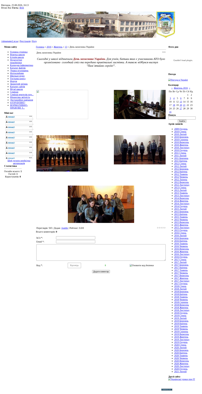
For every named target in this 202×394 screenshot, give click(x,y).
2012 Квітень (180, 171)
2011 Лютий (180, 155)
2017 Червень (181, 273)
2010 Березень (181, 137)
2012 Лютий (180, 166)
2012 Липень (180, 179)
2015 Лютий (180, 209)
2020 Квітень (180, 353)
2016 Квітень (180, 241)
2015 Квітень (180, 214)
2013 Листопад (181, 195)
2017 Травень (181, 270)
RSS (22, 8)
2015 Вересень (181, 222)
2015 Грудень (181, 230)
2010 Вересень (181, 142)
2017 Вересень (181, 275)
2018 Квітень (180, 294)
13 (66, 47)
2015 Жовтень (181, 225)
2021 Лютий (180, 371)
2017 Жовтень (181, 278)
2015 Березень (181, 211)
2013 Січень (180, 187)
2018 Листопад (181, 310)
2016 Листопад (181, 254)
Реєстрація (25, 41)
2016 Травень (181, 243)
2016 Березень (181, 238)
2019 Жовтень (181, 337)
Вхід (34, 41)
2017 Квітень (180, 267)
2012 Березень (181, 169)
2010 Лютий (180, 134)
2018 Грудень (181, 313)
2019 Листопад (181, 339)
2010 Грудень (181, 150)
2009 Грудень (181, 129)
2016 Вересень (181, 249)
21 (184, 105)
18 (174, 105)
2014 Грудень (181, 206)
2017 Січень (180, 259)
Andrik (64, 228)
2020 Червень (181, 358)
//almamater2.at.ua (9, 41)
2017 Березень (181, 265)
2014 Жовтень (181, 201)
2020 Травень (181, 355)
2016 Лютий (180, 235)
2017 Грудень (181, 283)
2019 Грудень (181, 342)
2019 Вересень (181, 334)
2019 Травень (181, 326)
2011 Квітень (180, 161)
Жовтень (58, 47)
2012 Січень (180, 163)
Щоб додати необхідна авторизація (19, 162)
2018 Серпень (181, 302)
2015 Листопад (181, 227)
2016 (49, 47)
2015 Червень (181, 219)
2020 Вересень (181, 361)
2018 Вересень (181, 305)
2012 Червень (181, 177)
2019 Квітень (180, 323)
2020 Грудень (181, 369)
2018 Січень (180, 286)
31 (170, 112)
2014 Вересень (181, 198)
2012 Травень (181, 174)
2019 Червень (181, 329)
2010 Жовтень (181, 145)
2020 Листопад (181, 366)
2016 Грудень (181, 257)
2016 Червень (181, 246)
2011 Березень (181, 158)
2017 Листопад (181, 281)
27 (181, 108)
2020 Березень (181, 350)
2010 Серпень (181, 139)
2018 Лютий (180, 289)
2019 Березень (181, 321)
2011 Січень (180, 153)
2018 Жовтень (181, 307)
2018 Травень (181, 297)
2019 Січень (180, 315)
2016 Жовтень (181, 251)
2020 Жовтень (181, 363)
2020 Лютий (180, 347)
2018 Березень (181, 291)
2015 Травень (181, 217)
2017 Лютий (180, 262)
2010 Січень (180, 131)
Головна (40, 47)
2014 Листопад (181, 203)
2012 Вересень (181, 182)
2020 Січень (180, 345)
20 (181, 105)
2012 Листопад (181, 185)
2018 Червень (181, 299)
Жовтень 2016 (181, 88)
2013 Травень (181, 193)
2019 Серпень (181, 331)
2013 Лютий (180, 190)
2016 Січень (180, 233)
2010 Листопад (181, 147)
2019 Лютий (180, 318)
